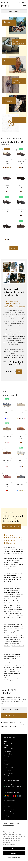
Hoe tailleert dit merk (10, 817)
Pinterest (5, 726)
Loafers (13, 248)
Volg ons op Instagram (11, 526)
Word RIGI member (9, 715)
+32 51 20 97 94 (8, 771)
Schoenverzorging (9, 813)
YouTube (22, 724)
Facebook (5, 722)
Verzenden (7, 805)
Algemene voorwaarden (10, 819)
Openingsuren (8, 756)
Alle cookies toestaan (14, 849)
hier (19, 371)
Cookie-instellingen (14, 857)
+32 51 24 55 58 (8, 752)
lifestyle (16, 579)
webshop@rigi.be (9, 754)
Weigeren (14, 853)
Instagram (14, 722)
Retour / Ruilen (8, 807)
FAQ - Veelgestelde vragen (11, 811)
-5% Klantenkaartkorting (11, 809)
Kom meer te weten (9, 844)
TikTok (14, 726)
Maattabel (6, 815)
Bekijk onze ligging (9, 748)
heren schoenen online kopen (13, 558)
